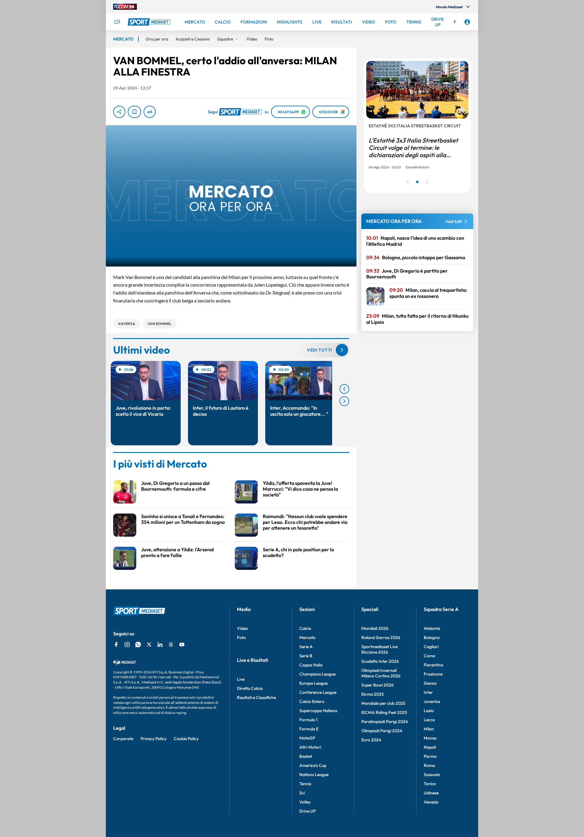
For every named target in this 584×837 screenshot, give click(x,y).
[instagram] (127, 644)
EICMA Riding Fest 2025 (384, 712)
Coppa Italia (310, 665)
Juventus (432, 701)
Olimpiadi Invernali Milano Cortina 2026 (381, 673)
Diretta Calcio (250, 688)
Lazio (429, 710)
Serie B (305, 656)
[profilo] (467, 22)
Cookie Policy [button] (186, 738)
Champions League (317, 674)
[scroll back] (344, 389)
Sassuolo (432, 774)
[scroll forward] (344, 401)
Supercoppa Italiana (318, 710)
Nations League (313, 774)
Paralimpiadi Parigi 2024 (384, 721)
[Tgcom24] (125, 7)
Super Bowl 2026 (377, 685)
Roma (429, 765)
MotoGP (307, 738)
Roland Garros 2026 (380, 637)
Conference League (317, 692)
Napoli (430, 747)
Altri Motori (310, 747)
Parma (430, 756)
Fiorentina (433, 665)
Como (429, 656)
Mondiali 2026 (374, 628)
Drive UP (307, 811)
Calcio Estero (311, 701)
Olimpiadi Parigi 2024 (381, 730)
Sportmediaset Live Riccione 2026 (379, 649)
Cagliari (431, 646)
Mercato (307, 637)
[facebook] (116, 644)
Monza (430, 738)
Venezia (431, 802)
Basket (305, 756)
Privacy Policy (153, 738)
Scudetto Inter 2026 (380, 661)
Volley (305, 802)
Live (241, 679)
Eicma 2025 (372, 694)
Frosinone (433, 674)
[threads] (171, 644)
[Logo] (150, 22)
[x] (149, 644)
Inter (428, 692)
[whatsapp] (138, 644)
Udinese (431, 793)
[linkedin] (160, 644)
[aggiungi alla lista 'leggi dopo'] (134, 112)
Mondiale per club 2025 (383, 703)
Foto (241, 637)
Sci (302, 793)
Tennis (305, 783)
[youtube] (182, 644)
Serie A (306, 646)
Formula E (308, 729)
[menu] (117, 22)
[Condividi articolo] (119, 112)
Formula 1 (308, 719)
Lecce (429, 719)
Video (242, 628)
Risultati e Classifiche (256, 697)
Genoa (430, 683)
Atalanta (432, 628)
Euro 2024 (371, 740)
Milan (429, 729)
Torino (430, 783)
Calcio (305, 628)
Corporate (123, 738)
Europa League (313, 683)
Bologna (432, 637)
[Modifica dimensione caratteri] (150, 112)
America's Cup (312, 765)
